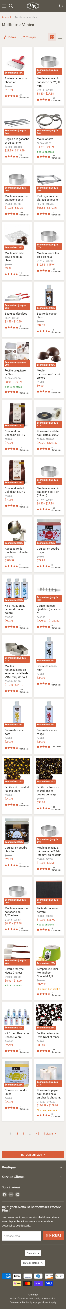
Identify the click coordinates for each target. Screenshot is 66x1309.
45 (37, 1133)
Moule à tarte (45, 139)
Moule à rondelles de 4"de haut (48, 254)
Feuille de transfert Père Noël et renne (48, 1035)
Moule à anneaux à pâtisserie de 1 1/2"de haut (16, 912)
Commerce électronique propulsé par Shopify (33, 1302)
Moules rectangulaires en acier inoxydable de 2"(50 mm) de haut (16, 671)
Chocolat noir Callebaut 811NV (15, 433)
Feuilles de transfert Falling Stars (17, 789)
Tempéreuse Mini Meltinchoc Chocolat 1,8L (47, 972)
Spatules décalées (16, 313)
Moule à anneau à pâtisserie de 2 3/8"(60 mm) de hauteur (49, 851)
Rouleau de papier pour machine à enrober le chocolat (49, 1094)
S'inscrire (53, 1235)
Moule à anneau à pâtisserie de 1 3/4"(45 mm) (48, 492)
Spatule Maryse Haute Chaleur (14, 970)
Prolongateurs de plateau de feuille (47, 198)
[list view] (60, 37)
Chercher (33, 1294)
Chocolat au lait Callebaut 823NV (15, 490)
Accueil (6, 17)
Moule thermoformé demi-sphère (48, 374)
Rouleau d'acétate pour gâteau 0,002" (48, 433)
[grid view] (52, 37)
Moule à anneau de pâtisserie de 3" (16, 198)
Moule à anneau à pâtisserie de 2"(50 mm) (48, 82)
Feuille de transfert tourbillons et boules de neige (48, 791)
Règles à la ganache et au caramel (17, 140)
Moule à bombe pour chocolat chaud (14, 256)
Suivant (49, 1133)
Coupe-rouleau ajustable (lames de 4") (49, 609)
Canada (31, 1263)
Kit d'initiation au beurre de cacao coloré (15, 609)
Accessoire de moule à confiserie (16, 550)
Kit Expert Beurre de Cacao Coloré (17, 1035)
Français (31, 1253)
